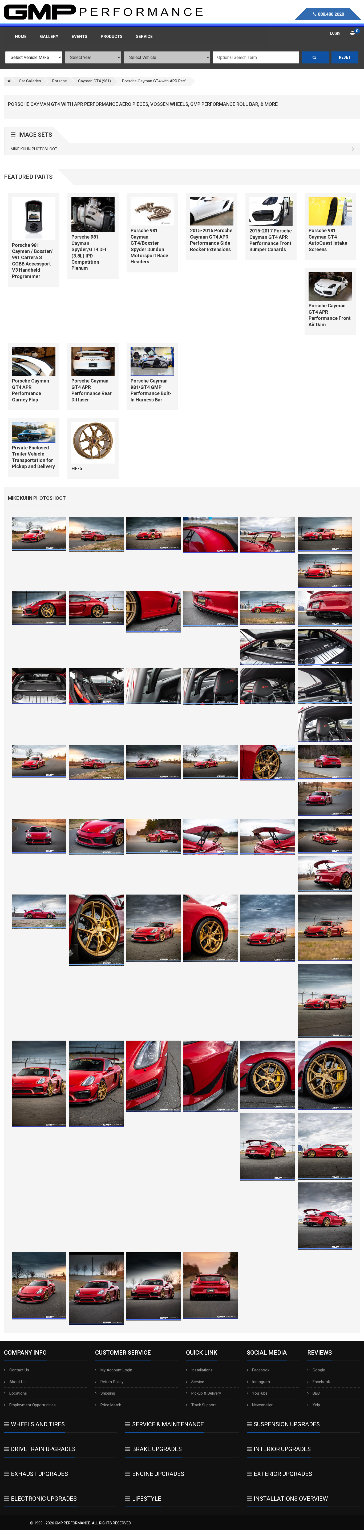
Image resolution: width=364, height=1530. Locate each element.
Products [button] (112, 36)
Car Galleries (30, 81)
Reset (345, 57)
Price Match (110, 1405)
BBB (316, 1393)
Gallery (49, 36)
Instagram (261, 1381)
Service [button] (144, 36)
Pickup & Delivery (206, 1393)
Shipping (107, 1393)
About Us (17, 1381)
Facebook (260, 1370)
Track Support (203, 1405)
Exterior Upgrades (283, 1474)
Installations (202, 1370)
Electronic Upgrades (44, 1498)
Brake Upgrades (157, 1449)
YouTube (260, 1393)
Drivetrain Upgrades (43, 1449)
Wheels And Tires (38, 1424)
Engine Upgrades (158, 1474)
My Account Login (116, 1370)
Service (197, 1381)
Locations (18, 1393)
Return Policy (111, 1381)
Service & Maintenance (168, 1424)
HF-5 (76, 468)
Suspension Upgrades (287, 1424)
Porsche (59, 81)
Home (21, 36)
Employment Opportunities (32, 1405)
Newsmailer (262, 1405)
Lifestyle (146, 1498)
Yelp (316, 1405)
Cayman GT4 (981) (94, 81)
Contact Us (19, 1370)
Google (319, 1370)
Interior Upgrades (282, 1449)
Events (79, 36)
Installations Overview (291, 1498)
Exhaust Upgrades (39, 1474)
